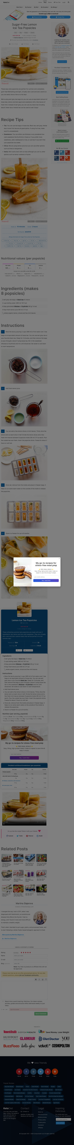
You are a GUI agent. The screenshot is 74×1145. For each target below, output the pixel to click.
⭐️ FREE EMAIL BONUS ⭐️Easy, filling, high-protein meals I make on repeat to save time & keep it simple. (46, 571)
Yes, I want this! (46, 580)
